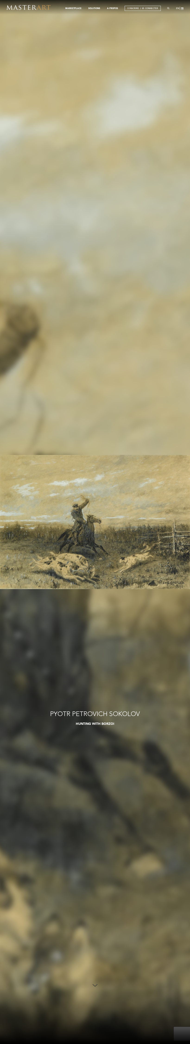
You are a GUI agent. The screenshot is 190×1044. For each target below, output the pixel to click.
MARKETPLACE (73, 8)
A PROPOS (112, 8)
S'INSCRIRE (133, 8)
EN (177, 8)
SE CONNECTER (150, 8)
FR (182, 8)
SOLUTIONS (94, 8)
